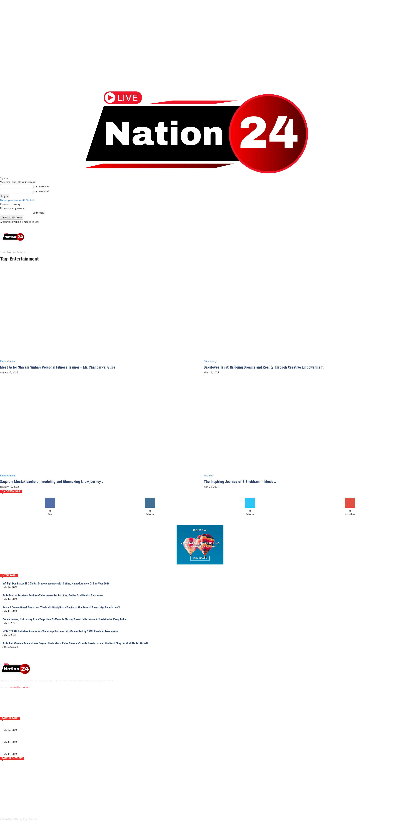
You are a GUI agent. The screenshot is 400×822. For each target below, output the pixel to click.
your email (39, 212)
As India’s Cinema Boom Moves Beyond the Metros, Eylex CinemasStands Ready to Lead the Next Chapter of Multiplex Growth (75, 643)
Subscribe (350, 499)
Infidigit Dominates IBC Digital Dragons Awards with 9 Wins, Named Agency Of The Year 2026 (55, 583)
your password (41, 191)
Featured (208, 475)
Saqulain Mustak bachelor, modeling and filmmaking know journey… (51, 481)
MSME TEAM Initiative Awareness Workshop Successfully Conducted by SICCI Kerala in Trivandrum (60, 631)
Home (2, 251)
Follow (150, 499)
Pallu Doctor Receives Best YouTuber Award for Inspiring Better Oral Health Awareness (53, 595)
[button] (395, 226)
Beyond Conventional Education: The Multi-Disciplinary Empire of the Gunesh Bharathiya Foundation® (61, 607)
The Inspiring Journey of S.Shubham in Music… (240, 481)
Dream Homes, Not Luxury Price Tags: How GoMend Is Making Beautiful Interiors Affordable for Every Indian (64, 619)
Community (210, 361)
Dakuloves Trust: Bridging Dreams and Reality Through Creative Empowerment (264, 367)
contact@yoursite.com (20, 687)
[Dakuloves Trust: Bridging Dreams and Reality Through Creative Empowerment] (302, 314)
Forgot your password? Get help (17, 200)
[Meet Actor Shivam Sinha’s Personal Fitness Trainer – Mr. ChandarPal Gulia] (98, 314)
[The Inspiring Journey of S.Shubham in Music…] (302, 428)
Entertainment (8, 361)
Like (50, 499)
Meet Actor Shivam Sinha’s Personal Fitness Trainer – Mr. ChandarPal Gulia (57, 367)
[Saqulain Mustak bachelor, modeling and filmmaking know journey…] (98, 428)
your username (41, 186)
